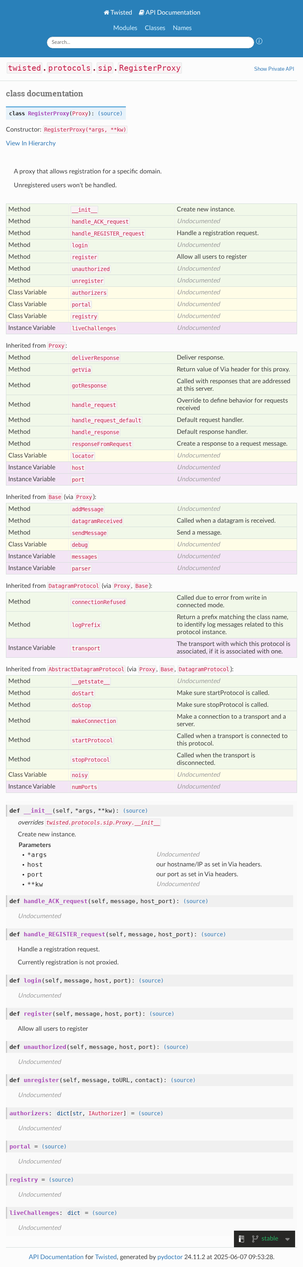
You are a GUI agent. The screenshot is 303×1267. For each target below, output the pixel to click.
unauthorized (91, 269)
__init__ (84, 210)
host (78, 468)
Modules (125, 28)
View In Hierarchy (31, 143)
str (77, 1113)
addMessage (87, 509)
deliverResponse (95, 358)
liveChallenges (94, 328)
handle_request (94, 405)
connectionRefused (98, 602)
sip (105, 68)
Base (55, 497)
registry (84, 316)
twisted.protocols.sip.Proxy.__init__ (103, 822)
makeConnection (94, 721)
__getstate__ (91, 681)
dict (63, 1113)
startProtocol (92, 740)
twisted (24, 68)
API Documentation (173, 12)
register (84, 257)
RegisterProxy (150, 68)
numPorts (84, 787)
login (80, 245)
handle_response (95, 432)
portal (81, 304)
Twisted (121, 12)
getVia (81, 370)
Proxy (80, 113)
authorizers (89, 293)
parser (81, 568)
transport (86, 648)
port (78, 479)
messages (84, 556)
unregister (87, 281)
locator (83, 456)
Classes (155, 28)
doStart (83, 693)
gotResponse (89, 385)
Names (182, 28)
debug (80, 545)
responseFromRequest (102, 444)
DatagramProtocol (74, 586)
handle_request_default (106, 420)
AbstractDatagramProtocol (86, 669)
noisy (80, 775)
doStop (81, 705)
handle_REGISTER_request (108, 233)
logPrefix (86, 625)
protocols (69, 68)
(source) (110, 113)
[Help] (259, 42)
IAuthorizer (105, 1113)
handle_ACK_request (100, 221)
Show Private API (274, 69)
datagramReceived (97, 521)
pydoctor (170, 1257)
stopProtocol (91, 760)
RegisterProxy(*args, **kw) (85, 129)
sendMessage (89, 533)
